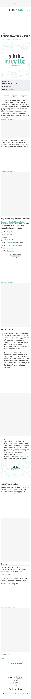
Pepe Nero (10, 251)
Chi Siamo (15, 680)
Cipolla (6, 240)
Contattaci (16, 685)
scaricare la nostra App (22, 456)
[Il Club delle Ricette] (15, 9)
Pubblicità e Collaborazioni (15, 683)
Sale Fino (10, 248)
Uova (5, 237)
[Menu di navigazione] (2, 10)
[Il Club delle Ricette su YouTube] (21, 689)
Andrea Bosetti (9, 39)
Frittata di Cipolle (7, 223)
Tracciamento (7, 696)
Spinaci (10, 234)
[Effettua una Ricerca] (28, 9)
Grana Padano (11, 242)
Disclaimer (24, 696)
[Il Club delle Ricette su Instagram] (13, 689)
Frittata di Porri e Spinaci (16, 222)
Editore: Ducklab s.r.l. (18, 693)
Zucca (10, 231)
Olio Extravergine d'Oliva (14, 245)
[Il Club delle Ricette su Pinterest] (18, 689)
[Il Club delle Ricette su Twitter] (15, 689)
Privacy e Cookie (16, 696)
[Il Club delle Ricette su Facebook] (10, 689)
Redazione (15, 682)
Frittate (3, 33)
